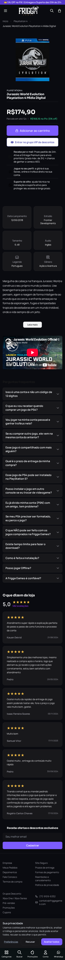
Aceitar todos (51, 941)
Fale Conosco (10, 876)
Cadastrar (32, 845)
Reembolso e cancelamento (43, 878)
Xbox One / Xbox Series (15, 898)
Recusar (30, 941)
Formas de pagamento (47, 872)
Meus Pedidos (10, 867)
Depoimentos (10, 872)
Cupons (7, 912)
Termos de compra (12, 881)
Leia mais (32, 324)
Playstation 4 (21, 21)
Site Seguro (41, 862)
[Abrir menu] (5, 10)
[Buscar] (51, 10)
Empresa (7, 862)
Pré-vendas (9, 903)
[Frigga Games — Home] (29, 10)
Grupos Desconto (12, 893)
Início (5, 21)
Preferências (11, 941)
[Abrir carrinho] (59, 10)
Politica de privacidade (47, 885)
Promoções (9, 907)
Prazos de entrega (44, 867)
